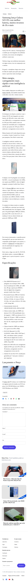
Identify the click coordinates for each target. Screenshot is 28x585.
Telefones (9, 14)
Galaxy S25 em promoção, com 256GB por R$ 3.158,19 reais (13, 501)
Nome (4, 428)
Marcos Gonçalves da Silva (7, 30)
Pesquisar (21, 565)
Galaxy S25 (7, 382)
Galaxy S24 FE (6, 92)
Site (3, 440)
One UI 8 (19, 243)
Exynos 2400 (10, 188)
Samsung (4, 14)
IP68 (20, 254)
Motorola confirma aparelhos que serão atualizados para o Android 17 (14, 523)
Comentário (5, 411)
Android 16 (11, 243)
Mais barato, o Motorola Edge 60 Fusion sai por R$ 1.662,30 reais (12, 479)
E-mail (4, 434)
